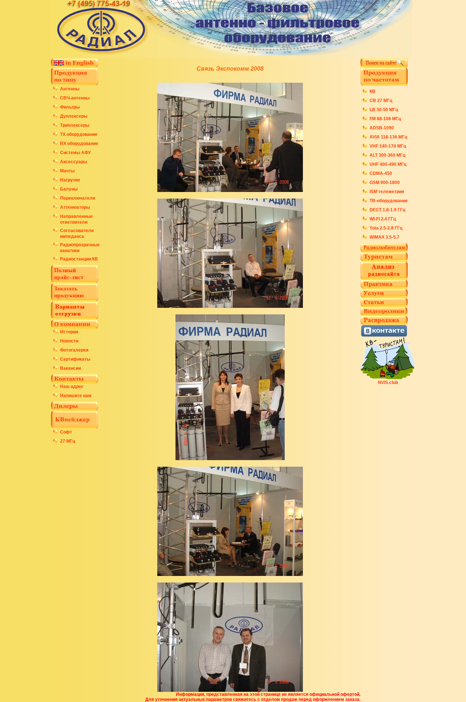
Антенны (69, 88)
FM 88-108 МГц (385, 118)
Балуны (69, 189)
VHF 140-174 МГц (388, 146)
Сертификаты (75, 359)
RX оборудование (79, 143)
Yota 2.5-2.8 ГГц (386, 228)
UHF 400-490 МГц (388, 164)
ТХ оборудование (79, 134)
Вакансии (70, 368)
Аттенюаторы (75, 207)
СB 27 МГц (381, 100)
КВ (372, 91)
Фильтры (70, 107)
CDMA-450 (381, 173)
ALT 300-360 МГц (387, 155)
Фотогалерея (74, 350)
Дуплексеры (73, 116)
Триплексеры (74, 125)
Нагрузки (70, 180)
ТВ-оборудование (389, 200)
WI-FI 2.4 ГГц (383, 218)
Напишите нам (75, 395)
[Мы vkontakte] (384, 335)
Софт (66, 432)
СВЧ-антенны (75, 98)
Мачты (67, 170)
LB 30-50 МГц (384, 109)
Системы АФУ (75, 152)
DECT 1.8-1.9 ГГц (387, 209)
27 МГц (67, 441)
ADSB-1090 (382, 127)
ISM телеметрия (387, 191)
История (69, 331)
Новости (69, 341)
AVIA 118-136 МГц (388, 137)
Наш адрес (72, 386)
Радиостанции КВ (79, 259)
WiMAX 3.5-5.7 (384, 237)
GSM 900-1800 (385, 182)
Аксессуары (73, 161)
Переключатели (77, 198)
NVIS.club (388, 382)
